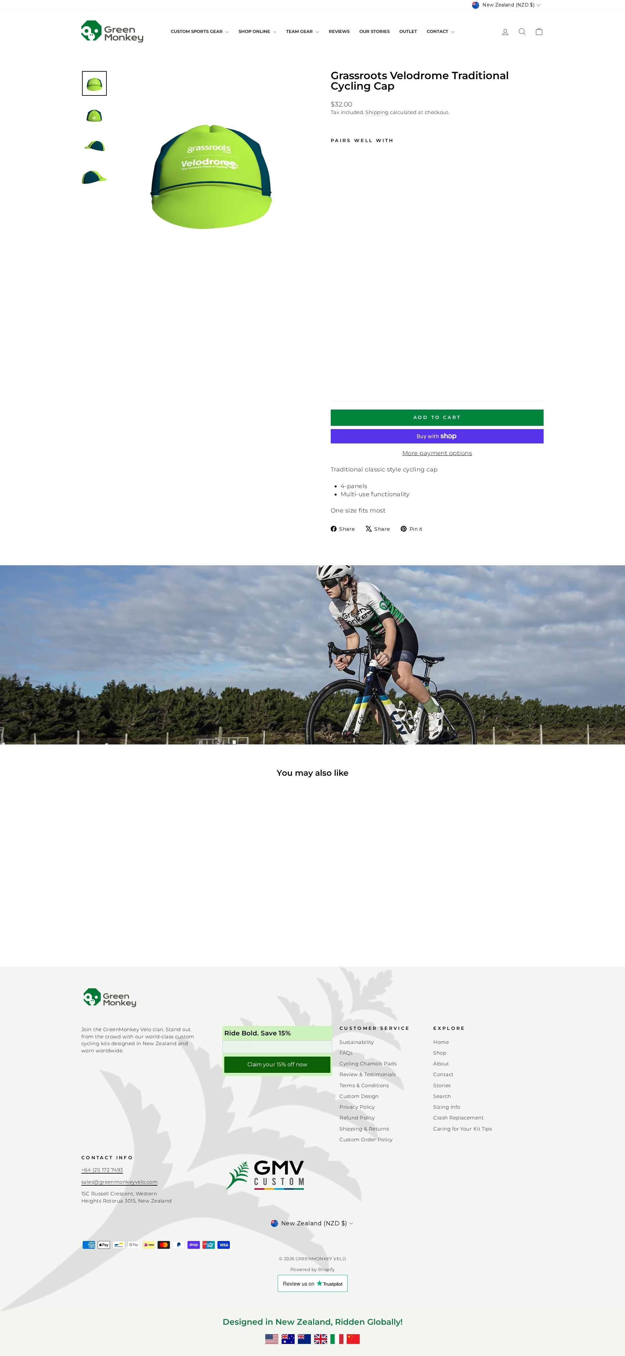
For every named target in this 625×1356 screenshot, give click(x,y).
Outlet (408, 31)
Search (442, 1096)
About (441, 1063)
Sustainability (357, 1042)
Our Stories (374, 31)
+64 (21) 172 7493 (102, 1170)
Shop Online (255, 31)
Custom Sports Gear (197, 31)
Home (441, 1042)
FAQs (346, 1053)
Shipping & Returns (364, 1129)
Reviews (339, 31)
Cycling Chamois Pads (368, 1063)
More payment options (437, 453)
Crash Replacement (458, 1118)
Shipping (377, 112)
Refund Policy (357, 1118)
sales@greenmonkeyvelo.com (119, 1182)
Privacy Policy (357, 1107)
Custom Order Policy (366, 1139)
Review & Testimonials (368, 1074)
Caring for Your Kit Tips (462, 1129)
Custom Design (359, 1096)
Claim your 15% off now (277, 1064)
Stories (442, 1085)
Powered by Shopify (312, 1269)
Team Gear (300, 31)
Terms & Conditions (364, 1085)
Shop (439, 1053)
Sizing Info (446, 1107)
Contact (438, 31)
